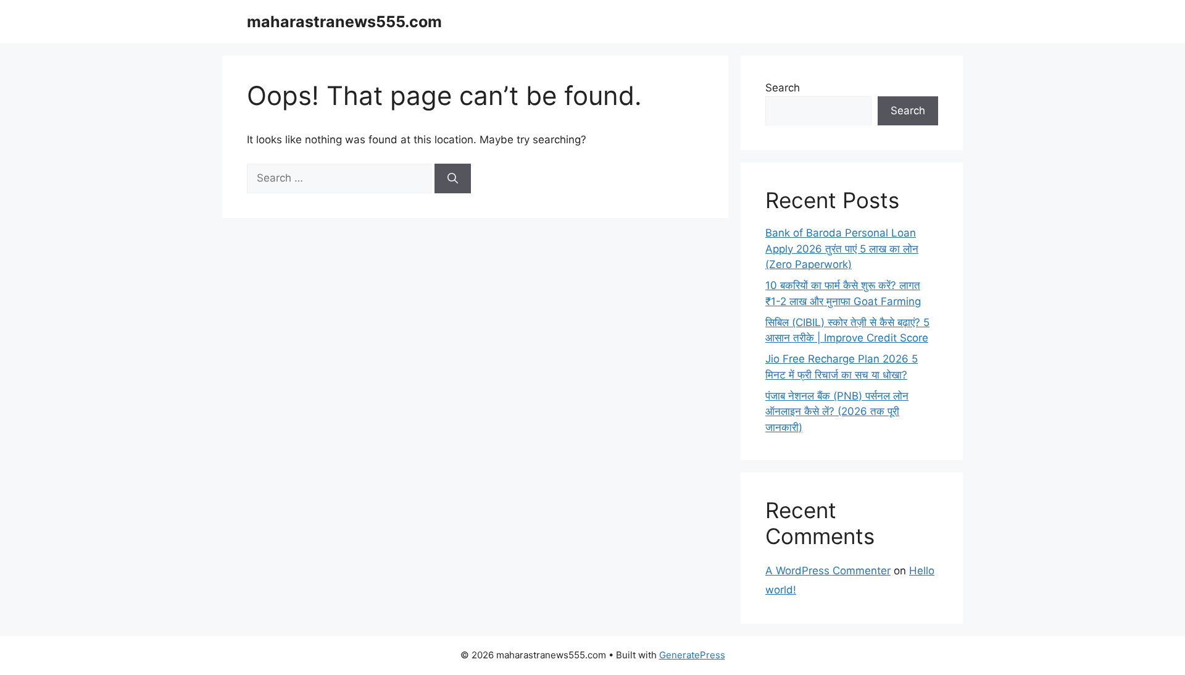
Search (782, 88)
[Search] (452, 178)
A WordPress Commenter (828, 570)
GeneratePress (692, 655)
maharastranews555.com (344, 21)
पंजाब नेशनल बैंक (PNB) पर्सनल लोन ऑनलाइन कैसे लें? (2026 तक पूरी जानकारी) (836, 412)
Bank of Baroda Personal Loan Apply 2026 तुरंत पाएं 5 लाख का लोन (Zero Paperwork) (841, 248)
